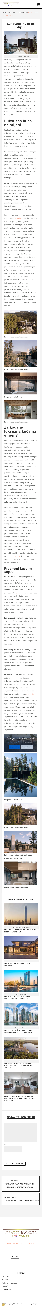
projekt (18, 218)
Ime (5, 1145)
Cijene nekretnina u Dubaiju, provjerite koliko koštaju (17, 998)
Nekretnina (23, 12)
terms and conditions (15, 742)
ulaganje (30, 694)
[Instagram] (17, 1257)
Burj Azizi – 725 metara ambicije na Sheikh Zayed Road (20, 931)
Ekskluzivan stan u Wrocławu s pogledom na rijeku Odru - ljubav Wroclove (19, 1098)
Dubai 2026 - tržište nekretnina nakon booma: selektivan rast (18, 1031)
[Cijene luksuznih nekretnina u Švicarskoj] (21, 948)
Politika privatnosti (10, 1283)
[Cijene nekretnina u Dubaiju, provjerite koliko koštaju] (21, 981)
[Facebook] (13, 1257)
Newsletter (6, 1289)
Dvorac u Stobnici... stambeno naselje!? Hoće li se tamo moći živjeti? (18, 1066)
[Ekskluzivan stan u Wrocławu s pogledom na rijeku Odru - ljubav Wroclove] (21, 1094)
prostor (17, 556)
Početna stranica (9, 12)
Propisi (5, 1280)
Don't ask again (27, 747)
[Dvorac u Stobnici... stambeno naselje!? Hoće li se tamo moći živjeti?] (21, 1048)
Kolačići (5, 1286)
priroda (19, 593)
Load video (15, 747)
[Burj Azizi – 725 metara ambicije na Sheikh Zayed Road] (21, 914)
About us (5, 1276)
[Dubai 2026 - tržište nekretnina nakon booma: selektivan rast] (21, 1014)
